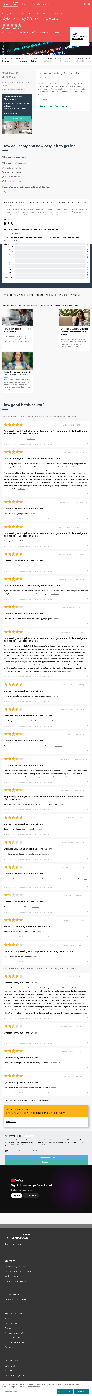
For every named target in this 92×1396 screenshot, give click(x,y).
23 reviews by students (10, 28)
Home (4, 14)
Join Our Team (12, 1323)
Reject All (81, 1391)
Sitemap (9, 1347)
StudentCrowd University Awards (20, 1271)
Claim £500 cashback (47, 1157)
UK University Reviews (15, 1267)
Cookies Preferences (14, 1342)
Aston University (14, 14)
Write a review (11, 1122)
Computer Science (36, 14)
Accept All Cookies (65, 1391)
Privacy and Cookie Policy (17, 1338)
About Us (9, 1319)
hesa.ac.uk (10, 1371)
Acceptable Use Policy (15, 1333)
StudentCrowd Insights (15, 1300)
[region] (46, 1388)
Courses (24, 14)
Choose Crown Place (51, 1140)
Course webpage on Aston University (53, 106)
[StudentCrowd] (10, 4)
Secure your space (17, 118)
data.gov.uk (10, 1366)
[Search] (85, 4)
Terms (8, 1328)
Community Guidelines (15, 1281)
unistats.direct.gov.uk (14, 1375)
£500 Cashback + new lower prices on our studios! (28, 1145)
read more (42, 100)
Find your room (47, 1162)
